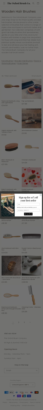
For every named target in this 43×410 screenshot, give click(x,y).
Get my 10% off (28, 214)
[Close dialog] (41, 195)
